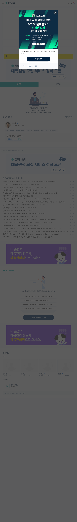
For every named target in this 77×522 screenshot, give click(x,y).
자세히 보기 (38, 59)
